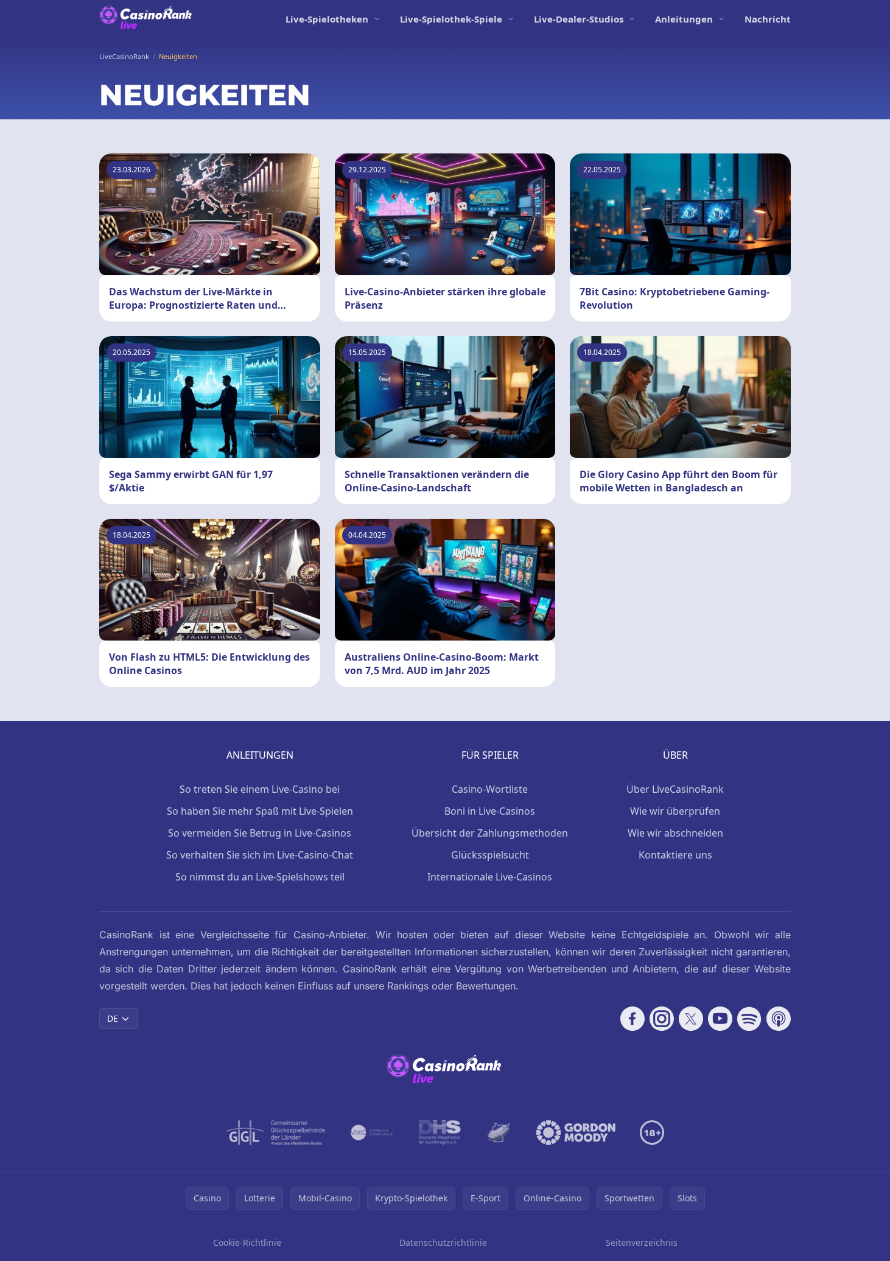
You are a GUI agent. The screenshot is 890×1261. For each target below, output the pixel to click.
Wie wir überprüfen (675, 811)
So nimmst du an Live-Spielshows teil (260, 876)
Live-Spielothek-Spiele (451, 19)
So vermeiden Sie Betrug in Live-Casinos (259, 833)
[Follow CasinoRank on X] (691, 1018)
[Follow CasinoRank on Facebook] (632, 1018)
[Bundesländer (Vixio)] (372, 1132)
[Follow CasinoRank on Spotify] (749, 1018)
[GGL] (276, 1132)
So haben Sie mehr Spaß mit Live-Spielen (260, 811)
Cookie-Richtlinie (247, 1242)
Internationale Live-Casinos (489, 876)
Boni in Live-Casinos (489, 811)
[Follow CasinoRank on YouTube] (720, 1018)
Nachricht (768, 19)
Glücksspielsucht (490, 855)
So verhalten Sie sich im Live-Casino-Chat (259, 855)
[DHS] (439, 1132)
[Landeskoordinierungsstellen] (498, 1132)
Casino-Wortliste (490, 789)
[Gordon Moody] (575, 1132)
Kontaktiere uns (675, 855)
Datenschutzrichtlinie (443, 1242)
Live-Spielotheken (327, 19)
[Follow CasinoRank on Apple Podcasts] (778, 1018)
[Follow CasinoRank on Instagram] (662, 1018)
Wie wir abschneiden (675, 833)
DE (112, 1018)
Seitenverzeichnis (642, 1242)
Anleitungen (684, 19)
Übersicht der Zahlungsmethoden (490, 833)
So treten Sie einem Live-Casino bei (260, 789)
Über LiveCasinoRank (675, 789)
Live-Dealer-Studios (578, 19)
